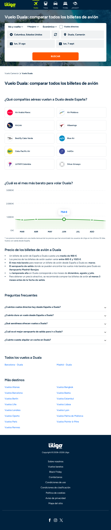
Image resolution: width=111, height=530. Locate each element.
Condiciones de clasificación (55, 487)
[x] (61, 520)
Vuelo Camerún (12, 73)
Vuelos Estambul (65, 398)
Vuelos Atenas (12, 387)
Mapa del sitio (55, 503)
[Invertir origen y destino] (55, 34)
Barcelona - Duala (14, 364)
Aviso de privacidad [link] (55, 498)
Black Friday (55, 471)
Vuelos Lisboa (64, 404)
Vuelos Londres (12, 410)
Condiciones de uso (55, 482)
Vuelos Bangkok (65, 387)
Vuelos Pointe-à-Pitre (68, 421)
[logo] (10, 5)
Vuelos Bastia (64, 392)
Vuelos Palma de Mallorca (70, 416)
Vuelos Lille (10, 404)
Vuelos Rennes (12, 427)
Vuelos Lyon (63, 410)
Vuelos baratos (55, 466)
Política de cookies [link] (55, 492)
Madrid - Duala (64, 364)
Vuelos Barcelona (14, 392)
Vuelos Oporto (12, 416)
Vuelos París (11, 421)
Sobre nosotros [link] (55, 461)
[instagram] (55, 520)
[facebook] (50, 520)
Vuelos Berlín (11, 398)
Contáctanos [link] (55, 477)
